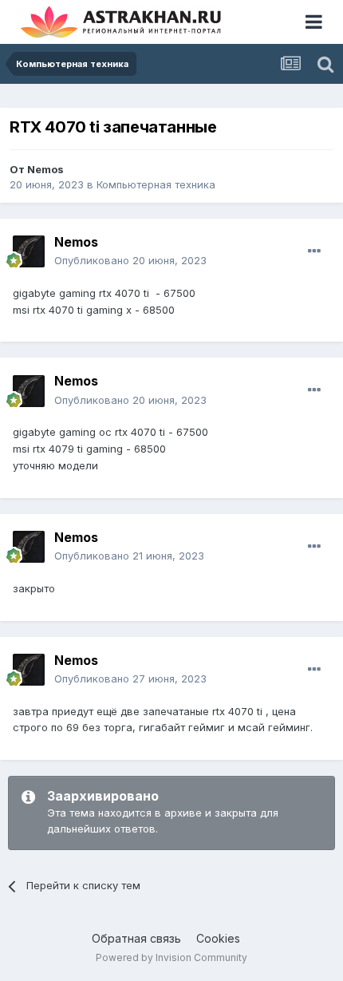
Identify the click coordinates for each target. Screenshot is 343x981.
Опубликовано (130, 260)
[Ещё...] (314, 251)
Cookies (218, 938)
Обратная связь (136, 938)
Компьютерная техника (156, 184)
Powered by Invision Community (171, 957)
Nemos (45, 169)
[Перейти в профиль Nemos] (29, 251)
